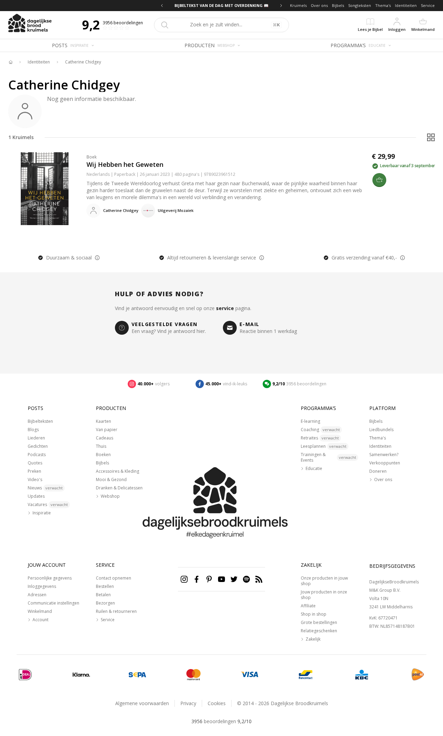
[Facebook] (196, 579)
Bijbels (338, 5)
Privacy (188, 703)
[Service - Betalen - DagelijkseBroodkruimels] (25, 674)
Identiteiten (406, 5)
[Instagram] (184, 579)
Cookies (217, 703)
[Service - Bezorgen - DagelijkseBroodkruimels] (417, 674)
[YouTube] (221, 579)
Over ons (319, 5)
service (225, 308)
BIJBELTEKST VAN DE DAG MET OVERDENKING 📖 (221, 5)
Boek (92, 157)
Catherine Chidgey (83, 62)
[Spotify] (246, 579)
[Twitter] (233, 579)
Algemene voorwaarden (142, 703)
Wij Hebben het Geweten (125, 164)
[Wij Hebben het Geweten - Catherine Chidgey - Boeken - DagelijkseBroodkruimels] (44, 188)
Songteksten (359, 5)
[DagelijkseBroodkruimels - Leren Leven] (10, 62)
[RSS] (258, 579)
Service (428, 5)
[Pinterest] (209, 579)
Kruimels (298, 5)
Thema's (383, 5)
